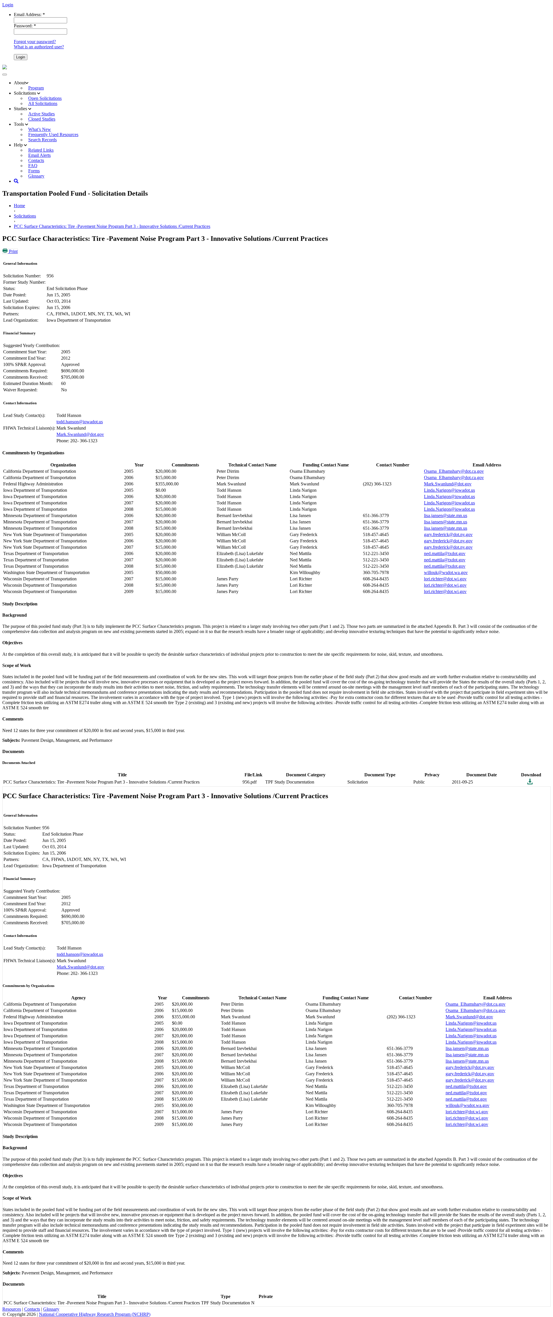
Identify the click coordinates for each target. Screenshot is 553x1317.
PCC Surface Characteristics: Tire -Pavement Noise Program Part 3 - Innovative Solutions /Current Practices (112, 226)
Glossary (36, 176)
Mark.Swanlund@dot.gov (80, 434)
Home (19, 205)
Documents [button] (13, 751)
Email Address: (29, 14)
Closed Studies (41, 119)
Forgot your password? (35, 41)
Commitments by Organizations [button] (33, 452)
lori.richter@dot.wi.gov (445, 578)
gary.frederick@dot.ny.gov (448, 534)
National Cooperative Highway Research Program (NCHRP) (94, 1314)
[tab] (276, 452)
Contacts (32, 1309)
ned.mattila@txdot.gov (444, 553)
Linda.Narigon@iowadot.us (449, 490)
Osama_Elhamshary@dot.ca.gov (454, 471)
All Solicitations (42, 103)
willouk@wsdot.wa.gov (446, 572)
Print (13, 251)
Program (36, 87)
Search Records (42, 139)
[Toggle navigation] (4, 74)
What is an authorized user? (39, 46)
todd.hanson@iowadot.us (79, 421)
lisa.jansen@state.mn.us (445, 515)
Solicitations (25, 216)
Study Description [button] (19, 603)
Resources (11, 1309)
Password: (25, 25)
